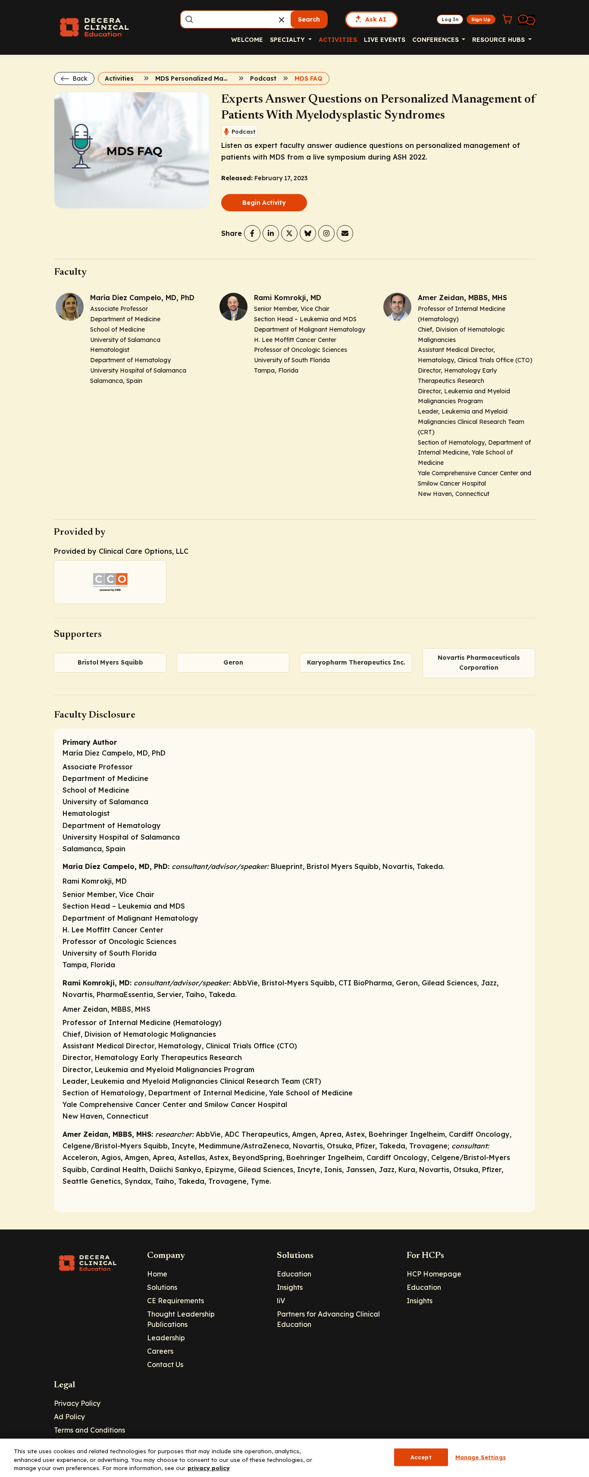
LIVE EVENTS (384, 40)
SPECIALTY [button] (288, 40)
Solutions (162, 1287)
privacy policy (209, 1467)
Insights (290, 1287)
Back (79, 78)
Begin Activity (264, 203)
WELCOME (247, 40)
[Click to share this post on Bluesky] (308, 233)
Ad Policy (69, 1416)
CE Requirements (175, 1300)
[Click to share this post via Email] (345, 233)
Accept (421, 1456)
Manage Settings (480, 1456)
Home (157, 1274)
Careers (160, 1351)
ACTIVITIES (338, 40)
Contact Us (165, 1364)
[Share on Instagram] (326, 233)
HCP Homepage (434, 1274)
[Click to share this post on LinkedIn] (271, 233)
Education (294, 1274)
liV (281, 1300)
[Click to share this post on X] (289, 233)
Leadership (166, 1337)
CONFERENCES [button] (436, 40)
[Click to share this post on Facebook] (252, 233)
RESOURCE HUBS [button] (499, 40)
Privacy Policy (77, 1403)
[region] (294, 1458)
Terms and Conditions (89, 1430)
